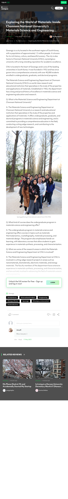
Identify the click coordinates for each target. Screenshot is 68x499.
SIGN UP (63, 2)
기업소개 (3, 2)
